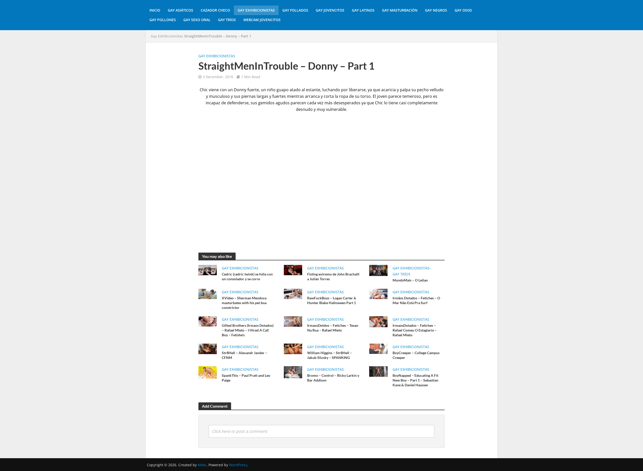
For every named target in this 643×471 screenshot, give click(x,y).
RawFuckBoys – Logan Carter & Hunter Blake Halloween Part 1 (331, 300)
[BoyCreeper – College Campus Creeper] (378, 348)
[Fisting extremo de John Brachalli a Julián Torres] (293, 269)
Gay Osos (463, 10)
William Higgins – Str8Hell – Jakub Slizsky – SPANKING (329, 355)
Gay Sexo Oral (196, 19)
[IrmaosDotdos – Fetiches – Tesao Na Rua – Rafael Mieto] (293, 321)
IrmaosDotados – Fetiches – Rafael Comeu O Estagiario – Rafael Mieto (415, 330)
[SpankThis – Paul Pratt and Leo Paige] (207, 372)
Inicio (154, 10)
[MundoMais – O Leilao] (378, 270)
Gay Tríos (227, 19)
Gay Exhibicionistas (256, 10)
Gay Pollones (162, 19)
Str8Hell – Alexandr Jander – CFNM (244, 355)
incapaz (213, 103)
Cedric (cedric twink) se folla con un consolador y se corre (247, 276)
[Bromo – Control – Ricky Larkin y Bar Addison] (293, 372)
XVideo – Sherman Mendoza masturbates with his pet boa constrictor (244, 303)
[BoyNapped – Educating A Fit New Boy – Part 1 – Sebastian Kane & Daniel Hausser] (378, 371)
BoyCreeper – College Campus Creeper (416, 355)
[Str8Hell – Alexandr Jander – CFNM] (207, 348)
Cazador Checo (215, 10)
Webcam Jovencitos (262, 19)
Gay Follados (295, 10)
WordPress (238, 464)
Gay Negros (436, 10)
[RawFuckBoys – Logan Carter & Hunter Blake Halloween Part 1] (293, 293)
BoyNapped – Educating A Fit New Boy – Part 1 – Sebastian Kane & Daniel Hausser (415, 380)
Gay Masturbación (399, 10)
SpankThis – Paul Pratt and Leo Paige (246, 377)
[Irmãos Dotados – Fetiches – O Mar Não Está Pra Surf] (378, 293)
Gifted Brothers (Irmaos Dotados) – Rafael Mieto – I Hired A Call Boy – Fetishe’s (248, 330)
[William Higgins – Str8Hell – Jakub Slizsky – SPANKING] (293, 348)
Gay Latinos (363, 10)
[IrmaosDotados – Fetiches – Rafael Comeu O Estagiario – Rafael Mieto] (378, 321)
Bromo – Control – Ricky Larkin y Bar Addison (333, 377)
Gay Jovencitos (330, 10)
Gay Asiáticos (180, 10)
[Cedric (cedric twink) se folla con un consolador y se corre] (207, 269)
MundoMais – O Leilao (410, 280)
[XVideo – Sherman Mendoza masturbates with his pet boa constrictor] (207, 293)
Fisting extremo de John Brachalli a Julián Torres (333, 276)
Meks (202, 464)
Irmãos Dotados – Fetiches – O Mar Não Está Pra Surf (416, 300)
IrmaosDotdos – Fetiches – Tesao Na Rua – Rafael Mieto (332, 327)
